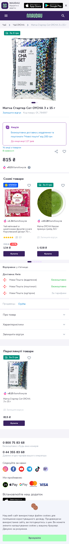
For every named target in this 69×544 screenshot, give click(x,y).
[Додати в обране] (64, 151)
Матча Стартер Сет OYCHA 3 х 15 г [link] (48, 25)
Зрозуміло (34, 538)
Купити (14, 253)
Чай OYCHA (18, 25)
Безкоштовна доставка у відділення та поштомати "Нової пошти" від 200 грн (32, 134)
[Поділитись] (56, 151)
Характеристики (13, 324)
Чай (4, 25)
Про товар (9, 315)
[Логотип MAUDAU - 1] (34, 16)
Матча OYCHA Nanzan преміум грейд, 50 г (48, 227)
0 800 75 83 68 (13, 443)
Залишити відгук (12, 112)
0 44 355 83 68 (13, 452)
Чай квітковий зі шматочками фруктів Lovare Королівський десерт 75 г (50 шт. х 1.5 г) (17, 229)
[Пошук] (63, 15)
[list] (5, 469)
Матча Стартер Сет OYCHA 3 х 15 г (16, 400)
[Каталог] (6, 15)
